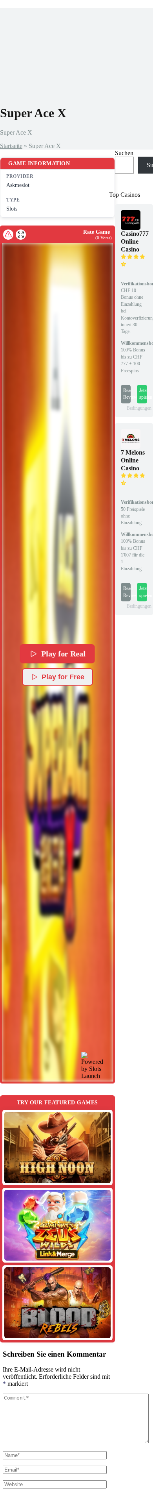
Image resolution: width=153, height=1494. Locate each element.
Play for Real (64, 653)
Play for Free (63, 677)
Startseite (11, 145)
